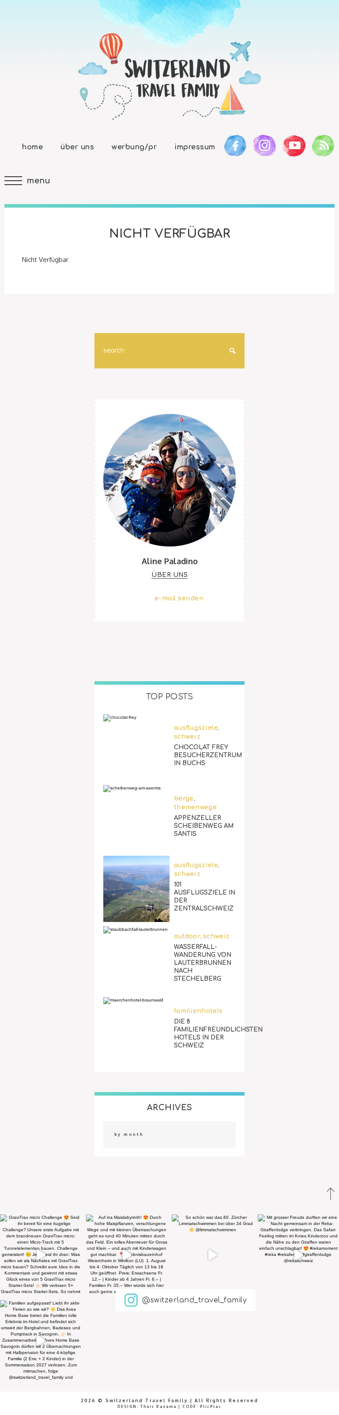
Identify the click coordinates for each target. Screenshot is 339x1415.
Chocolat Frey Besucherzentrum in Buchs (208, 755)
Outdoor (187, 936)
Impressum (194, 147)
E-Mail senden (179, 598)
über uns (169, 575)
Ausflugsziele (196, 728)
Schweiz (187, 736)
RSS (323, 146)
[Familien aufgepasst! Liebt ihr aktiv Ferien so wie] (41, 1341)
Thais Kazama (158, 1406)
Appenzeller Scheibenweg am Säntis (204, 825)
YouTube (293, 146)
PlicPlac (211, 1406)
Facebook (235, 146)
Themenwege (195, 807)
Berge (184, 798)
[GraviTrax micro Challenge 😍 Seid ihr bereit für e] (41, 1255)
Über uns (77, 147)
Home (32, 147)
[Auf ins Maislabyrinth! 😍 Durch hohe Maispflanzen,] (127, 1255)
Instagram (264, 146)
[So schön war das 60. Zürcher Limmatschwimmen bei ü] (212, 1255)
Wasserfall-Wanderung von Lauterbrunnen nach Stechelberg (202, 963)
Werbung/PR (134, 147)
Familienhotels (198, 1011)
